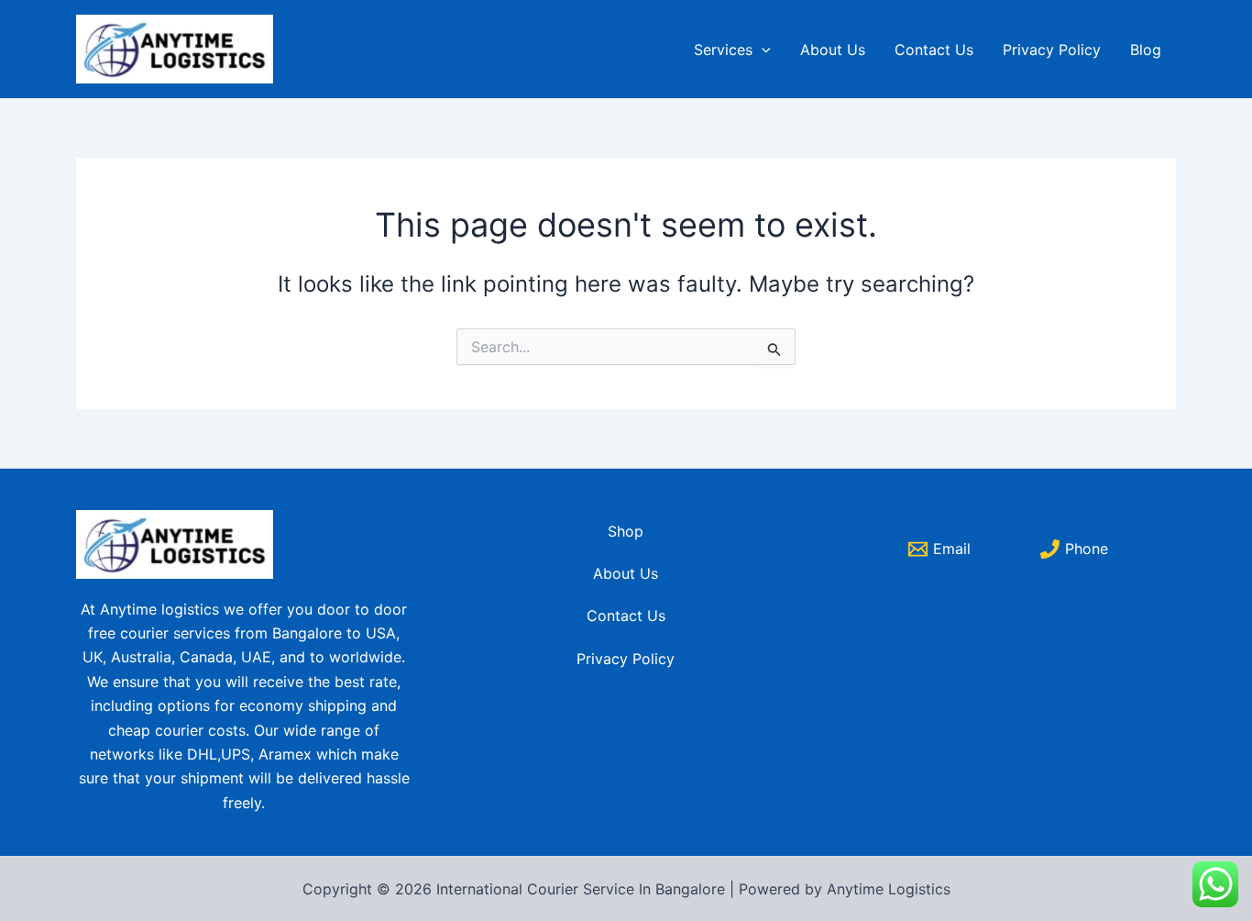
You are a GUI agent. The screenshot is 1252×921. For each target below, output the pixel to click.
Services (723, 49)
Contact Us (934, 49)
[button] (761, 49)
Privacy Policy (1052, 49)
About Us (832, 49)
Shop (625, 531)
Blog (1145, 49)
